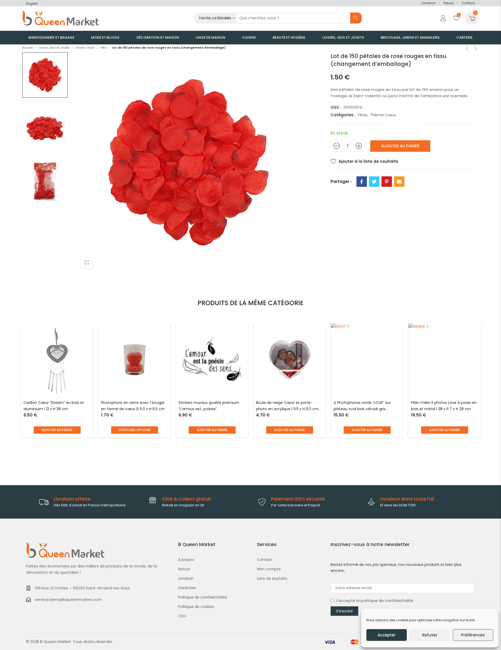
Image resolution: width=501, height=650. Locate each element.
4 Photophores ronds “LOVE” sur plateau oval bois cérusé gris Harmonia (362, 406)
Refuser (429, 635)
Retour (449, 3)
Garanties (187, 587)
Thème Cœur (383, 115)
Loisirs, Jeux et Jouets (54, 47)
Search (356, 18)
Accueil (27, 47)
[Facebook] (361, 181)
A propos (186, 559)
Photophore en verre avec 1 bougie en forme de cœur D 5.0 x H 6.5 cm (133, 405)
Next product (476, 49)
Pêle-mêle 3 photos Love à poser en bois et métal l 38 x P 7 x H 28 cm (444, 405)
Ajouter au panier (400, 146)
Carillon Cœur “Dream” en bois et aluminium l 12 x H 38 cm (53, 405)
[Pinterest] (386, 181)
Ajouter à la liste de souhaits (368, 161)
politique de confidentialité (387, 600)
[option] (45, 75)
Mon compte (269, 569)
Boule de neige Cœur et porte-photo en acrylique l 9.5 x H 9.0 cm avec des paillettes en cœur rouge (287, 406)
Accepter (387, 635)
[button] (57, 430)
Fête (103, 47)
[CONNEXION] (443, 18)
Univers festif (85, 47)
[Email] (399, 181)
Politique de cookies (196, 606)
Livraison (429, 3)
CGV (182, 616)
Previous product (467, 49)
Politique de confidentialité (202, 597)
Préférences (473, 635)
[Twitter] (374, 181)
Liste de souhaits (272, 578)
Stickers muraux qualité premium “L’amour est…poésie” (208, 405)
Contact (468, 3)
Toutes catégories (215, 18)
